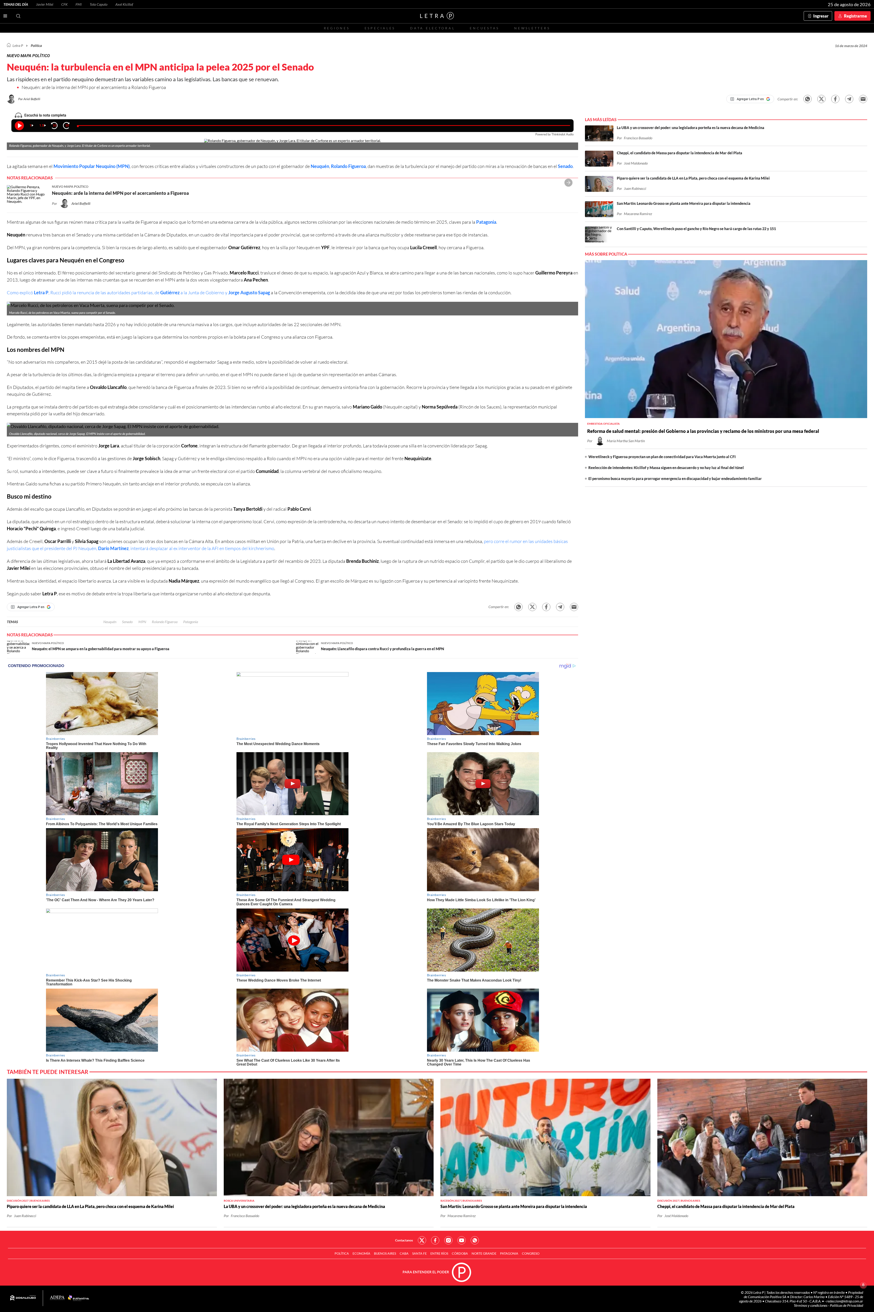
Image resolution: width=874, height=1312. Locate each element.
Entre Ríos (439, 1253)
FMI (79, 4)
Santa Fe (419, 1253)
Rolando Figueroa (348, 166)
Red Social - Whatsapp (475, 1240)
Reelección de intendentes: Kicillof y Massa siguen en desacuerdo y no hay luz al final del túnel (666, 467)
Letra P (18, 45)
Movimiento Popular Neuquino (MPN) (91, 166)
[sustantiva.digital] (78, 1298)
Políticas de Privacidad (846, 1305)
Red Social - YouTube (461, 1240)
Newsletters (532, 28)
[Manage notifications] (863, 1285)
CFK (64, 4)
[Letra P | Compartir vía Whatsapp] (807, 99)
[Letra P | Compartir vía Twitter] (821, 99)
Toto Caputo (98, 4)
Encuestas (484, 28)
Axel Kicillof (124, 4)
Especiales (380, 28)
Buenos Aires (385, 1253)
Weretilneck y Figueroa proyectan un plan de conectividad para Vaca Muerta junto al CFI (662, 456)
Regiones (337, 28)
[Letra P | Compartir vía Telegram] (849, 99)
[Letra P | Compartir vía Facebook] (835, 99)
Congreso (530, 1253)
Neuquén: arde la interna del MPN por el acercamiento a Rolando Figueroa (94, 87)
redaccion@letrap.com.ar (844, 1301)
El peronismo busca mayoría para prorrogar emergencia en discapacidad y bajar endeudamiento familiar (675, 478)
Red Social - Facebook (435, 1240)
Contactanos (404, 1240)
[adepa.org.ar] (57, 1298)
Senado (565, 166)
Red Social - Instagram (448, 1240)
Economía (361, 1253)
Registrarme (855, 15)
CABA (404, 1253)
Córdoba (460, 1253)
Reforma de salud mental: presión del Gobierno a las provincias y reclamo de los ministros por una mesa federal (703, 431)
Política (36, 45)
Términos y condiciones (811, 1305)
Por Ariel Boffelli (29, 99)
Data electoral (432, 28)
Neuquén (320, 166)
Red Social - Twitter (422, 1240)
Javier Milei (44, 4)
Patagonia (486, 222)
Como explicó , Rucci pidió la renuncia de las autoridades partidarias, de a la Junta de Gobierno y (138, 292)
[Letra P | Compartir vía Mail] (863, 99)
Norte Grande (484, 1253)
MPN (142, 621)
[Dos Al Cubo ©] (23, 1298)
